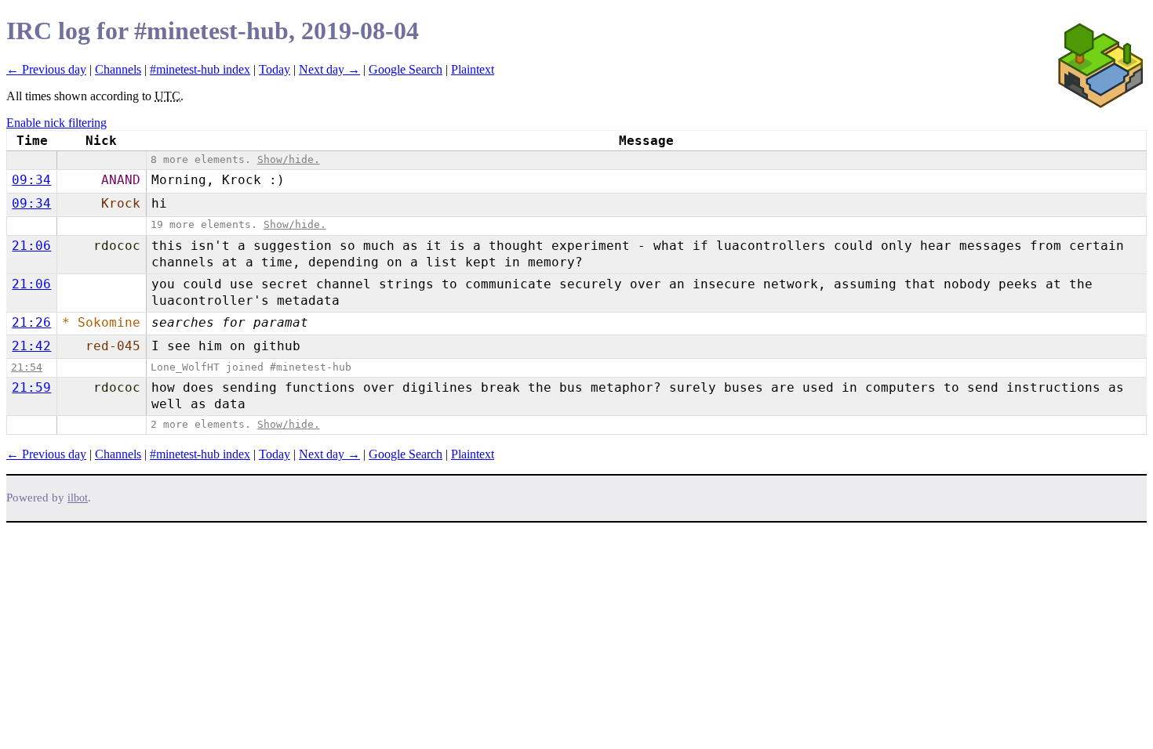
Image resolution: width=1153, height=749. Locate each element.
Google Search (405, 69)
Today (274, 69)
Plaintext (472, 69)
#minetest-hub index (200, 69)
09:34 (31, 179)
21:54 (26, 367)
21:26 (31, 322)
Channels (118, 69)
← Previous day (46, 69)
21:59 (31, 387)
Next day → (329, 69)
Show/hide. (288, 159)
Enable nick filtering (56, 122)
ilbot (77, 498)
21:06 (31, 245)
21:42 (31, 345)
